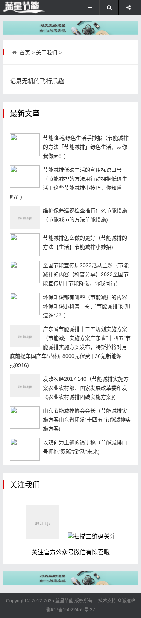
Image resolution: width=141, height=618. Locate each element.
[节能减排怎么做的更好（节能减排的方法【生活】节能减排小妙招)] (25, 244)
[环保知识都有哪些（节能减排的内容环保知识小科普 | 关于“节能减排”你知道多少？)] (25, 304)
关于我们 (46, 52)
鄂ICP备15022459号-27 (70, 609)
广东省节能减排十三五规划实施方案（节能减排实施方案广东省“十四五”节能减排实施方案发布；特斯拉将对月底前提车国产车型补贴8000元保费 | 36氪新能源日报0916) (70, 347)
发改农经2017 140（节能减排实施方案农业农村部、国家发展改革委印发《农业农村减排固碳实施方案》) (86, 388)
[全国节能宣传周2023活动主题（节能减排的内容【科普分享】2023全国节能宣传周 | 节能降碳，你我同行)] (25, 272)
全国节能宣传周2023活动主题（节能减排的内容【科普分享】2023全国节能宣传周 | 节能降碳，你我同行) (86, 274)
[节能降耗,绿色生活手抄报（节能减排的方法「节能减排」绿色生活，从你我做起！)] (25, 144)
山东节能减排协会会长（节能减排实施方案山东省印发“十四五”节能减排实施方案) (87, 420)
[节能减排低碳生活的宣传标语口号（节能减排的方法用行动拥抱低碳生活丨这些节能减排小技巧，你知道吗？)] (25, 176)
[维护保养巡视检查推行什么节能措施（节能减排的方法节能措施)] (25, 217)
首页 (25, 52)
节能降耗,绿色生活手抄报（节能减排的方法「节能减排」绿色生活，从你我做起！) (86, 147)
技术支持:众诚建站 (116, 600)
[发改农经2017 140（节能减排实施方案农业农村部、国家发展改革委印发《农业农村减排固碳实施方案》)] (25, 385)
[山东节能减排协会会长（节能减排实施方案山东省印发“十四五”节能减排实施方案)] (25, 417)
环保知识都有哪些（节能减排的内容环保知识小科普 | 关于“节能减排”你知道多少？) (86, 306)
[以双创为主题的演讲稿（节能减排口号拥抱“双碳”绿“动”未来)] (25, 449)
